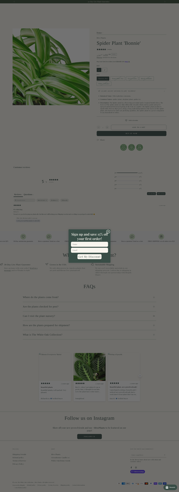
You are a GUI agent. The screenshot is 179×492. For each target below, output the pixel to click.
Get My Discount (89, 256)
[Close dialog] (108, 231)
